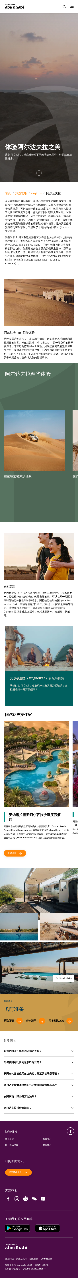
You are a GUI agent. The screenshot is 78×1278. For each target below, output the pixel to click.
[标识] (16, 1254)
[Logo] (14, 6)
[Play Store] (20, 1228)
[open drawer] (73, 6)
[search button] (64, 6)
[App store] (47, 1228)
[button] (63, 978)
